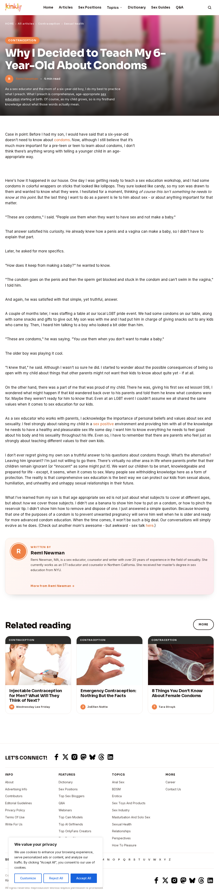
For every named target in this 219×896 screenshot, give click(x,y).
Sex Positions (89, 7)
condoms (62, 140)
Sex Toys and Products (128, 803)
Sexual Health (122, 824)
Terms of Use (15, 817)
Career (170, 782)
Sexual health (74, 23)
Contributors (13, 796)
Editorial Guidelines (18, 803)
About (9, 782)
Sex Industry (121, 810)
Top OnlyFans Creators (75, 831)
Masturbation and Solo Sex (131, 817)
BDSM (116, 789)
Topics (113, 8)
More (203, 624)
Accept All (83, 878)
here (150, 525)
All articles (26, 23)
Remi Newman (27, 79)
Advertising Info (16, 789)
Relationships (121, 831)
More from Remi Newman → (53, 586)
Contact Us (173, 789)
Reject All (56, 878)
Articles (66, 7)
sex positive (103, 424)
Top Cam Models (71, 817)
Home (48, 7)
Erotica (117, 796)
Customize (28, 878)
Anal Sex (118, 782)
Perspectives (121, 838)
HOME (9, 23)
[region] (56, 862)
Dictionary (137, 7)
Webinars (65, 810)
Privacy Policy (15, 810)
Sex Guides (160, 7)
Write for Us (13, 824)
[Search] (209, 7)
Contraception (49, 23)
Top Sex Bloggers (71, 796)
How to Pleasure (124, 845)
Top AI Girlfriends (71, 824)
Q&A (179, 7)
